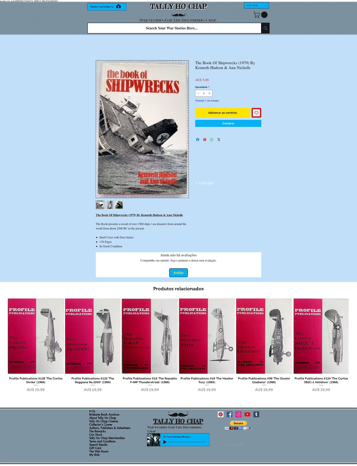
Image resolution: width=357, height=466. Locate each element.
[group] (178, 347)
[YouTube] (247, 414)
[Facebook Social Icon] (229, 414)
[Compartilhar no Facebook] (197, 139)
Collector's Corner (100, 424)
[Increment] (210, 93)
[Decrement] (198, 93)
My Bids (94, 455)
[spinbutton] (204, 93)
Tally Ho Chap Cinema (103, 421)
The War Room (98, 451)
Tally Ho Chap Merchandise (107, 438)
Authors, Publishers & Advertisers (109, 428)
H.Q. (92, 411)
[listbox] (256, 5)
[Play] (165, 442)
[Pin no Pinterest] (204, 139)
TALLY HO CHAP (178, 7)
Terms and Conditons (102, 441)
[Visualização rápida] (36, 336)
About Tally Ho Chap (102, 418)
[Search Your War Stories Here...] (265, 28)
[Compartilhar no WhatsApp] (212, 139)
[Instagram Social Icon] (238, 414)
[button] (256, 5)
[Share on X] (219, 139)
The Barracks (97, 431)
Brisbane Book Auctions (104, 414)
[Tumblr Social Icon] (256, 414)
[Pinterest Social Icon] (220, 414)
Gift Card (95, 448)
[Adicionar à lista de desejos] (256, 113)
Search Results (98, 444)
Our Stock (95, 434)
